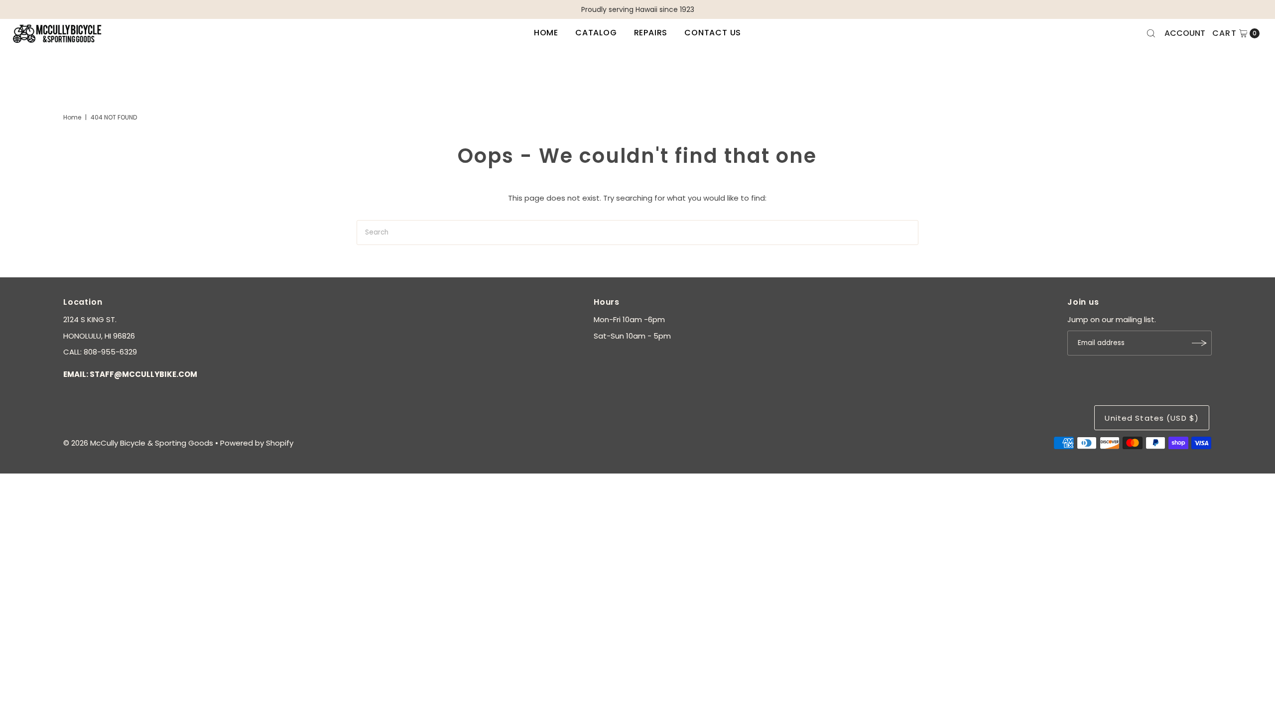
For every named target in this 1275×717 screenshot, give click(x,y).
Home (546, 32)
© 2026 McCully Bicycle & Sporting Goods (138, 443)
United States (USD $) (1152, 418)
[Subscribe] (1199, 343)
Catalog (596, 32)
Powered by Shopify (256, 443)
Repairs (651, 32)
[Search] (1151, 33)
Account (1184, 33)
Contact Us (712, 32)
